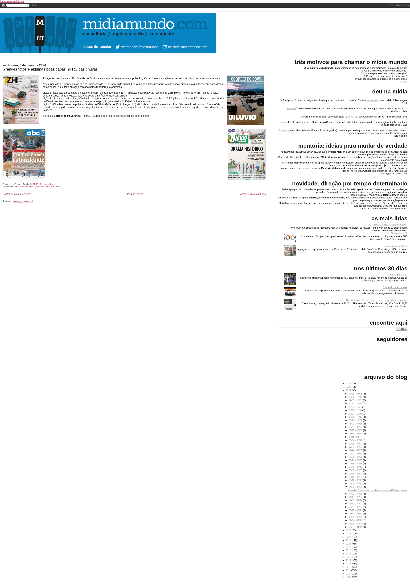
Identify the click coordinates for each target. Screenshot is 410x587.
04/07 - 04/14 (356, 500)
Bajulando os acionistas (395, 287)
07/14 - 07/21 (356, 450)
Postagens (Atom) (22, 201)
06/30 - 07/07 (356, 457)
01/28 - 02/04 (356, 523)
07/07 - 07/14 (356, 453)
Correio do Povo (27, 186)
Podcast (291, 108)
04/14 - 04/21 (356, 496)
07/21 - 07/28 (356, 446)
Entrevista (284, 130)
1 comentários (46, 184)
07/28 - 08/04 (356, 443)
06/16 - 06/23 (356, 463)
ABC (17, 186)
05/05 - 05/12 (356, 483)
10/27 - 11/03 (356, 413)
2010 (349, 573)
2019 (349, 543)
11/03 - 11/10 (355, 410)
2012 (349, 567)
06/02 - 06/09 (356, 470)
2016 (349, 553)
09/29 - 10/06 (356, 420)
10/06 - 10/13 (356, 416)
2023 (349, 530)
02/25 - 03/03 (356, 517)
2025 (349, 387)
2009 (349, 577)
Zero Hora (55, 186)
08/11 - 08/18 (356, 437)
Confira (403, 81)
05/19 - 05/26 (356, 477)
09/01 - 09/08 (356, 427)
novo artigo (373, 100)
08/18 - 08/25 (356, 433)
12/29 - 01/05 (356, 393)
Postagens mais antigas (252, 194)
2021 (349, 537)
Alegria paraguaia (398, 274)
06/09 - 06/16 (356, 466)
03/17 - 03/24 (356, 510)
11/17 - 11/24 (355, 407)
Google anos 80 (399, 233)
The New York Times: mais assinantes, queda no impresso (376, 300)
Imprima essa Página (12, 1)
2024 (349, 390)
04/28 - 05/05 (356, 487)
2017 (349, 550)
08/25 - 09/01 (356, 430)
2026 (349, 383)
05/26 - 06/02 (356, 473)
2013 (349, 563)
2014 (349, 560)
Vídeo (284, 122)
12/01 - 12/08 (356, 400)
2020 (349, 540)
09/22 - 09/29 (356, 423)
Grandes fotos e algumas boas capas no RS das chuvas (50, 69)
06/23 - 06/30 (356, 460)
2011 (348, 570)
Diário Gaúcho (42, 186)
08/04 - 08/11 (356, 440)
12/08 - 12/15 (356, 397)
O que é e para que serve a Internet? (388, 224)
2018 (349, 546)
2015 (349, 557)
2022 (349, 533)
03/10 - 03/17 (356, 513)
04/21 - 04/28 (356, 493)
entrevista (353, 116)
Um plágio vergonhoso (395, 246)
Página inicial (135, 194)
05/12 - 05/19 (356, 480)
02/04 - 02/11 (356, 520)
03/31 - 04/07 (356, 503)
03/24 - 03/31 (356, 507)
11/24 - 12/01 (356, 403)
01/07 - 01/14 (356, 527)
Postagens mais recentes (17, 194)
